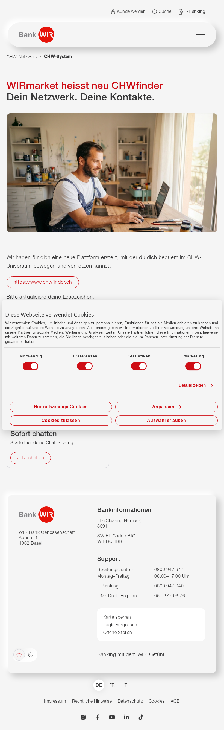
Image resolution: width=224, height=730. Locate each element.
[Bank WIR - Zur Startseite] (36, 35)
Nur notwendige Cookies (61, 406)
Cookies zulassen (61, 420)
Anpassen (163, 406)
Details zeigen (192, 385)
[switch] (79, 364)
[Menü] (200, 34)
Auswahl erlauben (166, 420)
